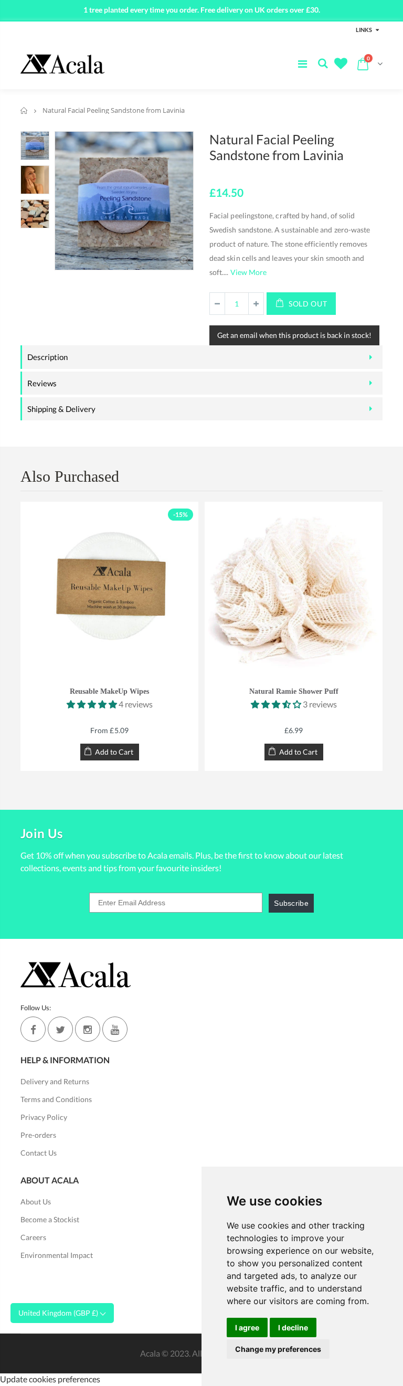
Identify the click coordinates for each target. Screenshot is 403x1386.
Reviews (42, 383)
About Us (35, 1201)
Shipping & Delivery (61, 409)
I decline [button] (293, 1327)
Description (47, 357)
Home (24, 110)
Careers (33, 1237)
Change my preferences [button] (278, 1349)
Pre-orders (38, 1134)
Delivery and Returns (54, 1081)
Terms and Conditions (56, 1099)
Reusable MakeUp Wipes (109, 691)
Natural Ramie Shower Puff (293, 691)
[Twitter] (60, 1029)
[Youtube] (115, 1029)
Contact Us (38, 1152)
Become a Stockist (49, 1219)
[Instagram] (87, 1029)
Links (364, 29)
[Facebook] (33, 1029)
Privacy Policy (43, 1117)
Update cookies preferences (50, 1379)
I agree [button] (247, 1327)
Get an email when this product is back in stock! (294, 335)
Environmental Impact (56, 1255)
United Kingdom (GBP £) (59, 1312)
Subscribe (291, 903)
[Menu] (302, 63)
